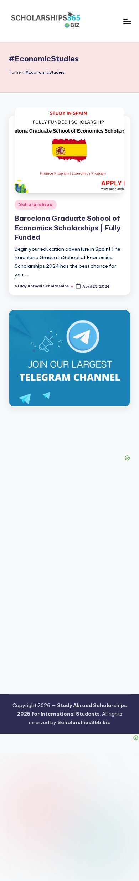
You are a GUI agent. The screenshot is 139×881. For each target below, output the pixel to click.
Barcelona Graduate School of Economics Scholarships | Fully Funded (67, 228)
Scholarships (35, 204)
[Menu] (126, 21)
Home (15, 72)
